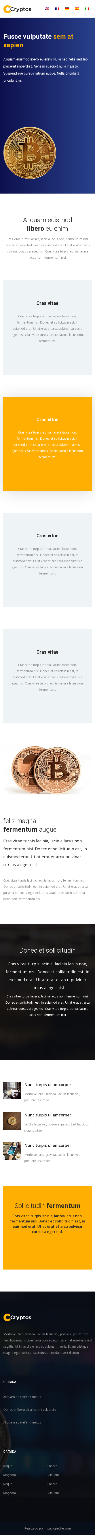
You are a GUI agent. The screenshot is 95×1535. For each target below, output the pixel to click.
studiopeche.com (58, 1528)
